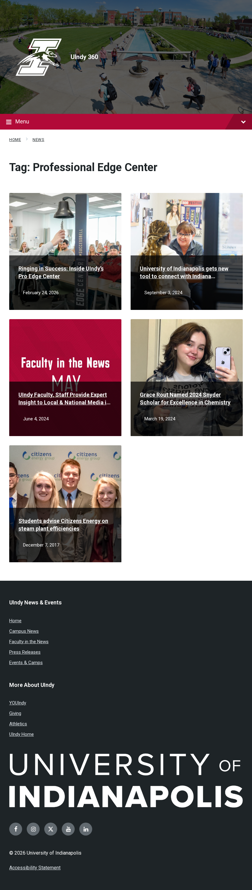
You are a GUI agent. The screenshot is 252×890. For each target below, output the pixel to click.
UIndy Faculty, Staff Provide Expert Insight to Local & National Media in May (63, 398)
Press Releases (25, 652)
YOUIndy (17, 703)
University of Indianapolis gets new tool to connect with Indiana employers (184, 272)
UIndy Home (21, 734)
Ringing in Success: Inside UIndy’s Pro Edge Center (61, 272)
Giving (15, 713)
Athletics (18, 724)
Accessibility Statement (35, 868)
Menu (22, 121)
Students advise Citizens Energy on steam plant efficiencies (63, 525)
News (38, 139)
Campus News (24, 631)
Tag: (83, 167)
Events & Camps (26, 662)
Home (15, 139)
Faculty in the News (29, 641)
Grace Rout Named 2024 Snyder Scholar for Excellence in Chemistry (185, 398)
